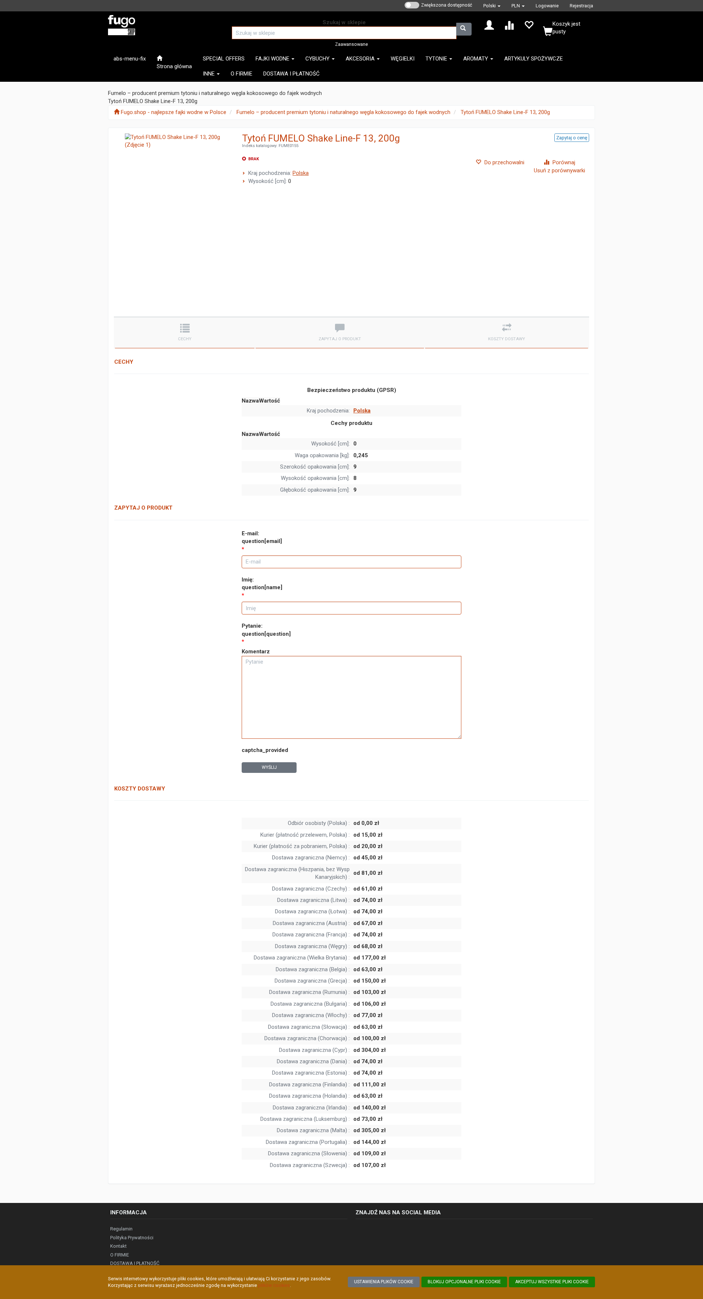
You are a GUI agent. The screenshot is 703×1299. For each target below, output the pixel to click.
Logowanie (547, 5)
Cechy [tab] (184, 339)
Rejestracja (581, 5)
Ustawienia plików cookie (383, 1281)
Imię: (262, 583)
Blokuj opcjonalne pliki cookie (464, 1281)
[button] (492, 5)
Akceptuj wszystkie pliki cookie (552, 1281)
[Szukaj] (464, 29)
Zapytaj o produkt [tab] (340, 339)
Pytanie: (266, 630)
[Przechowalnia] (528, 24)
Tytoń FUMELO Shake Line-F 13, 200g (505, 112)
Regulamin (121, 1229)
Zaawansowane (351, 44)
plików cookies (274, 1285)
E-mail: (262, 537)
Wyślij (269, 767)
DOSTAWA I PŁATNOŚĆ (134, 1263)
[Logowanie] (489, 24)
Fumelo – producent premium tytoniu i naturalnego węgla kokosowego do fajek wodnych (343, 112)
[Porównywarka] (508, 24)
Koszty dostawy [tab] (506, 339)
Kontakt (118, 1246)
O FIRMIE (119, 1255)
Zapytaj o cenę (571, 137)
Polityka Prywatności (131, 1237)
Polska (301, 173)
